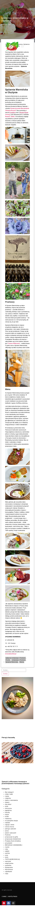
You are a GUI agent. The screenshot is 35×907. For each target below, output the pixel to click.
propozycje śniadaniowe (13, 839)
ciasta (7, 796)
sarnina (7, 853)
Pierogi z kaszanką (8, 737)
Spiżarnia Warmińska (12, 662)
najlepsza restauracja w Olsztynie (15, 658)
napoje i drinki (9, 824)
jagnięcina (8, 810)
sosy (6, 855)
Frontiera (12, 112)
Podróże (8, 835)
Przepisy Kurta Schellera (13, 841)
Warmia (21, 662)
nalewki (7, 822)
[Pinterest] (4, 903)
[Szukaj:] (14, 670)
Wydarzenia (9, 867)
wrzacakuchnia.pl (10, 654)
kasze (7, 814)
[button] (22, 46)
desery (7, 802)
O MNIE (4, 896)
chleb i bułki (9, 794)
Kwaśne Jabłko (10, 116)
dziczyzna (8, 808)
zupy (6, 873)
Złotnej (7, 114)
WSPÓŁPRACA (12, 896)
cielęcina (8, 798)
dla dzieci (8, 804)
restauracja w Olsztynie (18, 660)
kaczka (7, 812)
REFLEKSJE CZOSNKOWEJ (13, 845)
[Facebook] (8, 903)
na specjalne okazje (11, 820)
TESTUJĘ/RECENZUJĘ (12, 859)
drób (6, 806)
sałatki (7, 851)
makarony (8, 818)
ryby (6, 849)
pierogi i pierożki (10, 829)
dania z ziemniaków (11, 800)
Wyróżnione (9, 869)
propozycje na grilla (11, 837)
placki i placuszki (10, 833)
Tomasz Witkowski (14, 343)
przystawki (8, 843)
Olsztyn (8, 660)
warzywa (8, 861)
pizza (7, 831)
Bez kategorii (9, 792)
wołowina (8, 865)
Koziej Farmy (24, 112)
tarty (6, 857)
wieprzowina (9, 863)
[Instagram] (13, 903)
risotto (7, 847)
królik (7, 816)
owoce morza (9, 827)
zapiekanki (8, 871)
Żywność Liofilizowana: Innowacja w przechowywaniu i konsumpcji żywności (15, 782)
